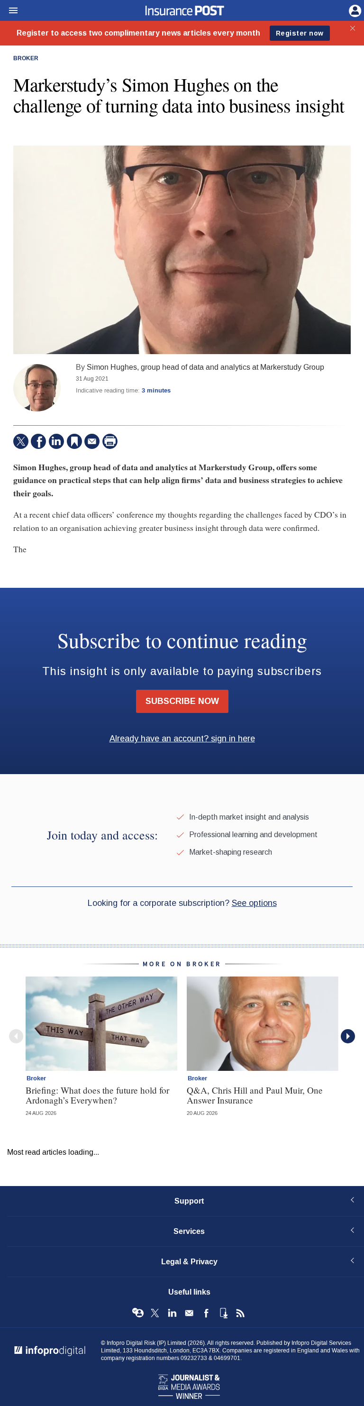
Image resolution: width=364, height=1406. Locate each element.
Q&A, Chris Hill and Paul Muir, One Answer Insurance (255, 1095)
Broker (25, 59)
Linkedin (172, 1313)
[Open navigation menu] (9, 11)
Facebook (206, 1313)
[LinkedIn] (56, 441)
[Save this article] (74, 441)
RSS (240, 1313)
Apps (223, 1313)
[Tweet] (20, 441)
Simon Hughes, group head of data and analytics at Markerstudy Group (205, 367)
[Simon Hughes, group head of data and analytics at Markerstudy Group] (37, 387)
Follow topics (138, 1313)
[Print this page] (110, 441)
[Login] (354, 9)
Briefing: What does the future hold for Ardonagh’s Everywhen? (97, 1095)
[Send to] (92, 441)
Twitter (155, 1313)
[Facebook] (38, 441)
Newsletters (189, 1313)
